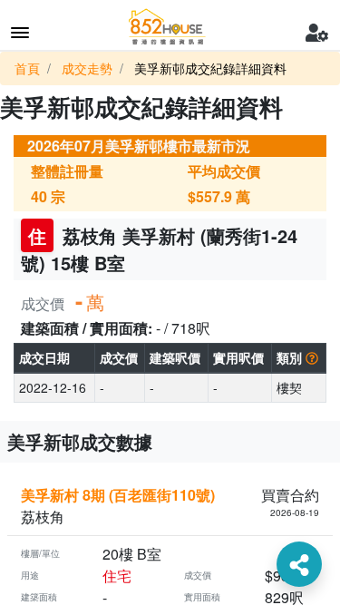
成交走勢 (87, 68)
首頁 (27, 68)
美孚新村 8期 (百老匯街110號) (118, 494)
